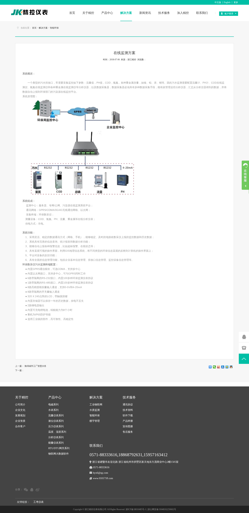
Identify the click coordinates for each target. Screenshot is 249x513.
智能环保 (54, 28)
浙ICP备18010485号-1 (136, 509)
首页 (72, 12)
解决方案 (126, 12)
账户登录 (229, 13)
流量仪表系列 (56, 415)
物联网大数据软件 (58, 453)
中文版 (218, 2)
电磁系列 (53, 404)
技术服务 (164, 12)
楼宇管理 (95, 421)
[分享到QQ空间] (227, 366)
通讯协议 (128, 404)
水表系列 (53, 410)
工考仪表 (38, 502)
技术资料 (128, 410)
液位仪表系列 (56, 421)
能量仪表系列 (56, 442)
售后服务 (128, 432)
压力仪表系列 (56, 426)
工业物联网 (96, 404)
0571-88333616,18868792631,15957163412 (129, 454)
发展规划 (20, 415)
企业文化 (20, 410)
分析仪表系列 (56, 437)
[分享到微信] (214, 366)
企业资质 (20, 421)
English (227, 2)
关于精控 (88, 12)
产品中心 (107, 12)
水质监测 (95, 410)
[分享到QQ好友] (231, 366)
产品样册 (128, 421)
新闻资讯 (145, 12)
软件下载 (128, 415)
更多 (236, 2)
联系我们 (202, 12)
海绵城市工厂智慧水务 (35, 366)
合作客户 (20, 426)
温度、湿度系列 (57, 432)
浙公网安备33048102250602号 (162, 509)
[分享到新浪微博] (218, 366)
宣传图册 (128, 426)
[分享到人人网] (222, 366)
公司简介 (20, 404)
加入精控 (183, 12)
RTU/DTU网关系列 (58, 448)
